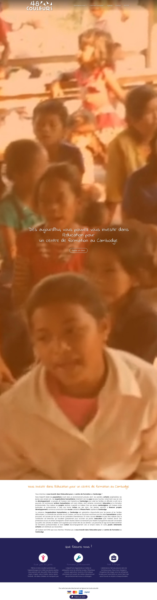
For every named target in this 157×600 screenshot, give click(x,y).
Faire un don (79, 597)
